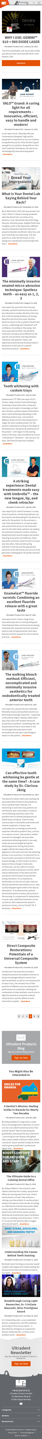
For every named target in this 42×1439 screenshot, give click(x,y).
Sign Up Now (21, 1057)
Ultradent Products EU (13, 46)
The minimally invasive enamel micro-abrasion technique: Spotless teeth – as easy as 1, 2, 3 (21, 290)
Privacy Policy (12, 1433)
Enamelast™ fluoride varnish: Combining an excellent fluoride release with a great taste (21, 602)
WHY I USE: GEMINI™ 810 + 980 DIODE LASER (21, 39)
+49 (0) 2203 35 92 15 (21, 1390)
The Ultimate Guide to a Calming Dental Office (21, 1178)
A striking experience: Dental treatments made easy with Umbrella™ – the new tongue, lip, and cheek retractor (21, 491)
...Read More (7, 154)
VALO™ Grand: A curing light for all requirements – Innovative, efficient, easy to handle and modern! (21, 114)
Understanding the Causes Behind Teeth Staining (21, 1253)
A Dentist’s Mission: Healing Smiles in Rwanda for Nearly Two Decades (21, 1109)
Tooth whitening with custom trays (21, 388)
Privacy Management (27, 1433)
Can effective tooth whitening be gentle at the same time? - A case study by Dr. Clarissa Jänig (21, 781)
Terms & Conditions (21, 1436)
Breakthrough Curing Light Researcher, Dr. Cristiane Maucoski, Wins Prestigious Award (21, 1306)
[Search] (34, 3)
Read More (21, 63)
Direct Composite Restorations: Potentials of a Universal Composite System (21, 954)
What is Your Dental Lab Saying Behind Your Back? (21, 198)
